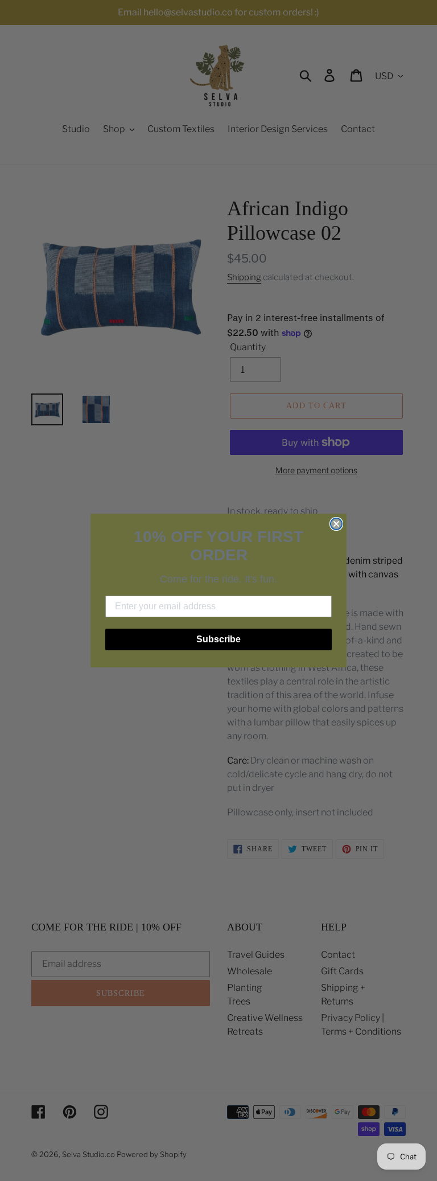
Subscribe (218, 639)
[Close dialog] (336, 524)
